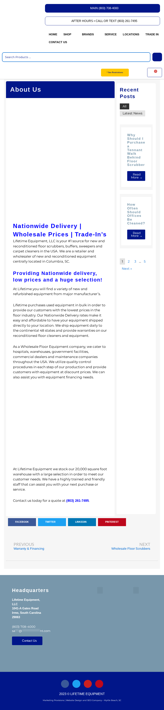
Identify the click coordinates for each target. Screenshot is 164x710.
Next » (127, 269)
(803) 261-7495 (77, 501)
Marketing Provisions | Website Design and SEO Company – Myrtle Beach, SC (82, 700)
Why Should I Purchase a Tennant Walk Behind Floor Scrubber (136, 150)
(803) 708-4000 (23, 627)
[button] (68, 34)
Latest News (132, 113)
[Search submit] (157, 57)
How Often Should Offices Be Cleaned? (136, 214)
